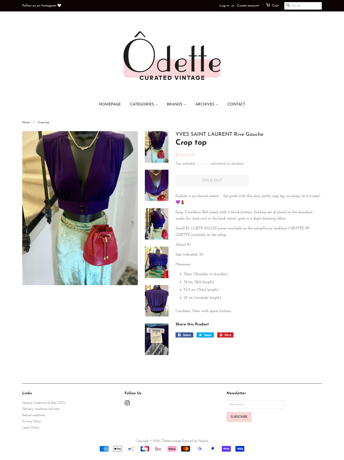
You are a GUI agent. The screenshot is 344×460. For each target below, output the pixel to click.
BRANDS (175, 104)
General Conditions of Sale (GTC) (44, 402)
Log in (224, 5)
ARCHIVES (205, 104)
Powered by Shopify (195, 440)
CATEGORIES (142, 104)
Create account (248, 5)
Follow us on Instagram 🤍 (41, 5)
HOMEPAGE (110, 104)
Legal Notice (30, 427)
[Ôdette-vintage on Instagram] (127, 404)
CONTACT (236, 104)
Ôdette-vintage (171, 440)
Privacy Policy (31, 421)
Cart (275, 5)
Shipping (202, 163)
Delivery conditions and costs (40, 408)
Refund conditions (33, 415)
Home (26, 122)
